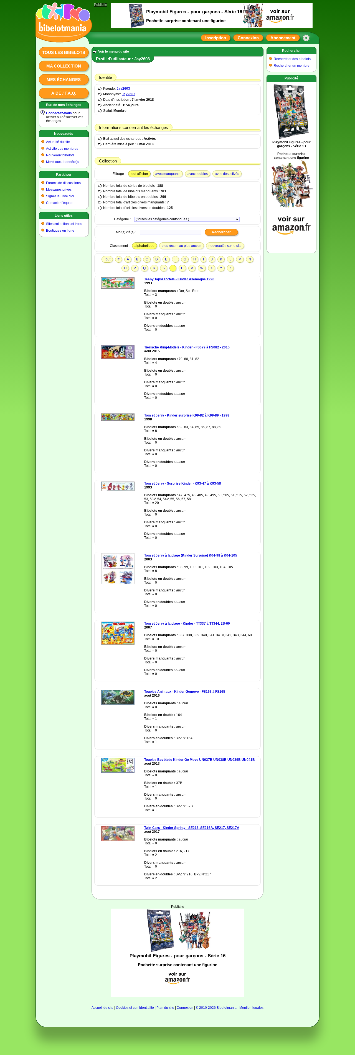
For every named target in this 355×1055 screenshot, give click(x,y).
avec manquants (167, 174)
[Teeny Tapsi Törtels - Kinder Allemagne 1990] (118, 287)
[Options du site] (306, 38)
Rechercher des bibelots (292, 59)
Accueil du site (102, 1008)
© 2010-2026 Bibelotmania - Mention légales (229, 1008)
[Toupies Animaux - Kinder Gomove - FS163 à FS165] (118, 703)
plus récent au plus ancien (181, 246)
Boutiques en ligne (60, 230)
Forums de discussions (63, 183)
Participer (64, 175)
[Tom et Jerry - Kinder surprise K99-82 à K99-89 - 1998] (118, 420)
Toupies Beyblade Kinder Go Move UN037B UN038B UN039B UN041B (199, 760)
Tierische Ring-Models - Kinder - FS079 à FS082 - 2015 (187, 347)
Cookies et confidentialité (135, 1008)
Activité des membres (62, 149)
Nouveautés (63, 134)
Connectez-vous (59, 113)
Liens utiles (64, 216)
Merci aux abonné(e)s (62, 162)
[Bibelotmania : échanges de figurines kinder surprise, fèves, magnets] (62, 37)
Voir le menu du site (113, 51)
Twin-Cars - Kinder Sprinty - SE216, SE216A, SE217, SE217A (191, 828)
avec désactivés (227, 174)
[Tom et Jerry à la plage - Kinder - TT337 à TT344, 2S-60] (118, 643)
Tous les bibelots (63, 52)
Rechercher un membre (292, 66)
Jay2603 (123, 88)
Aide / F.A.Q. (63, 93)
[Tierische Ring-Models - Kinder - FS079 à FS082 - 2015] (118, 358)
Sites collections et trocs (64, 224)
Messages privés (59, 190)
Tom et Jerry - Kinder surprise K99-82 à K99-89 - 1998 (186, 415)
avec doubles (197, 174)
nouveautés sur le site (225, 246)
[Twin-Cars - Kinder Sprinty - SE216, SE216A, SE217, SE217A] (118, 840)
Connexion (248, 37)
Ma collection (63, 66)
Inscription (215, 37)
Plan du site (165, 1008)
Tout (107, 259)
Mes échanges (64, 79)
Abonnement (282, 37)
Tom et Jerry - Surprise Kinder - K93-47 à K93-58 (182, 483)
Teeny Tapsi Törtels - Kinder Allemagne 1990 (179, 279)
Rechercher (291, 51)
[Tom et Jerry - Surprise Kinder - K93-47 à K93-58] (118, 490)
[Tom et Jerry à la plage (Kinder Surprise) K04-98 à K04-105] (118, 583)
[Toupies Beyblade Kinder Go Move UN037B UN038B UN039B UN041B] (118, 772)
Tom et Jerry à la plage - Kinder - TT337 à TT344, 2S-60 (187, 623)
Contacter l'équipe (59, 203)
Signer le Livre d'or (60, 196)
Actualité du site (58, 142)
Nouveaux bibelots (60, 155)
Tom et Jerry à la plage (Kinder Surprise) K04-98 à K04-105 (190, 555)
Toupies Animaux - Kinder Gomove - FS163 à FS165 (184, 692)
